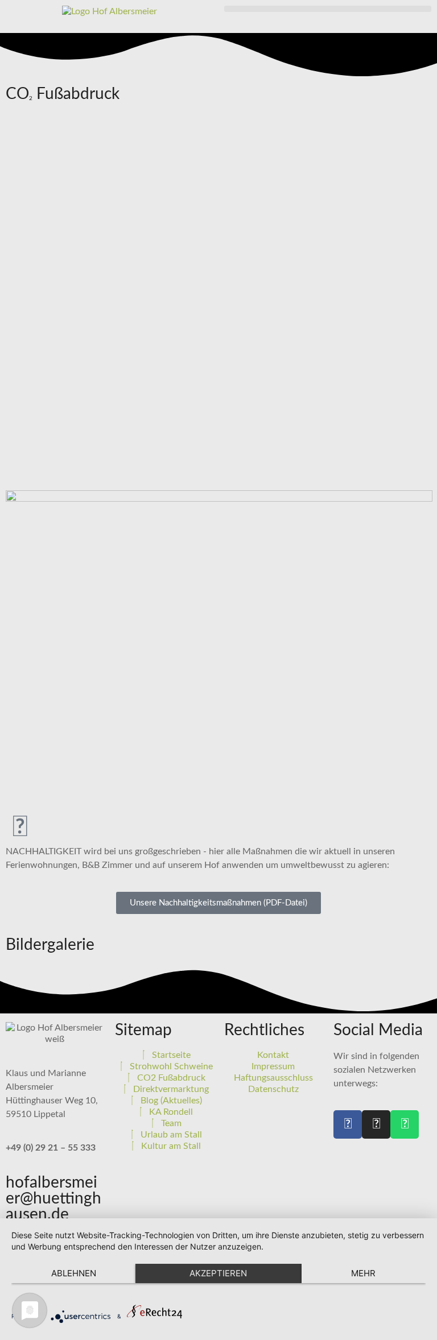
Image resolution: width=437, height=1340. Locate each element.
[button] (327, 9)
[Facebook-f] (347, 1124)
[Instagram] (376, 1124)
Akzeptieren (218, 1273)
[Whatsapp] (404, 1124)
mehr (363, 1273)
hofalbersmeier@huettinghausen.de (53, 1198)
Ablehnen (73, 1273)
